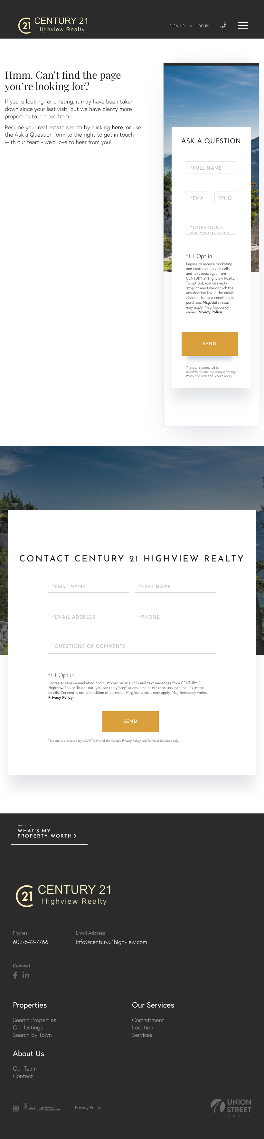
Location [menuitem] (142, 1027)
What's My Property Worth (45, 834)
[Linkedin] (26, 975)
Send (210, 344)
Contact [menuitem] (23, 1076)
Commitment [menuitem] (148, 1020)
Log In (202, 26)
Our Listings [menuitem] (28, 1027)
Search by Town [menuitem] (32, 1034)
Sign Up (177, 26)
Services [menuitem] (142, 1034)
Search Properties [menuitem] (34, 1020)
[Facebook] (15, 975)
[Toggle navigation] (243, 25)
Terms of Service (212, 376)
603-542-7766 (30, 942)
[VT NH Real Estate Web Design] (231, 1108)
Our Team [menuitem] (25, 1068)
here (117, 127)
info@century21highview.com (111, 942)
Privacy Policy (210, 312)
